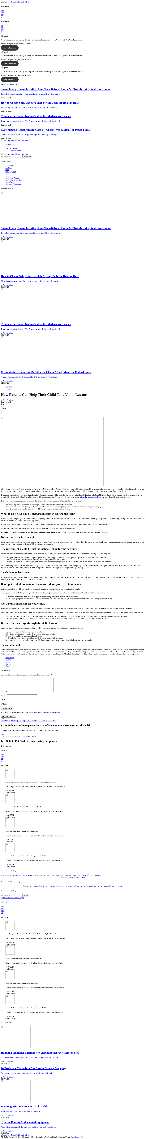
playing (8, 664)
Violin (7, 666)
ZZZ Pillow (9, 166)
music (7, 662)
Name (4, 695)
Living (7, 389)
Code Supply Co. (77, 1137)
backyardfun (9, 144)
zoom (7, 170)
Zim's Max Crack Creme (14, 180)
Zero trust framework (13, 184)
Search (25, 895)
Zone (7, 174)
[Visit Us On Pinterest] (61, 875)
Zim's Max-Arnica (12, 178)
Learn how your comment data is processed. (45, 712)
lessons (8, 660)
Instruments (9, 658)
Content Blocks (11, 148)
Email (4, 700)
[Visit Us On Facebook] (44, 875)
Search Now (27, 156)
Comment (5, 691)
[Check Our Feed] (94, 875)
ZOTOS (8, 168)
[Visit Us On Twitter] (9, 875)
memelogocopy (15, 150)
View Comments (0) (8, 716)
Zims (7, 176)
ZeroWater (9, 182)
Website (4, 704)
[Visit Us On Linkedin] (78, 875)
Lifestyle (8, 387)
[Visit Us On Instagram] (26, 875)
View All (16, 84)
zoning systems (10, 172)
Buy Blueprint (10, 48)
